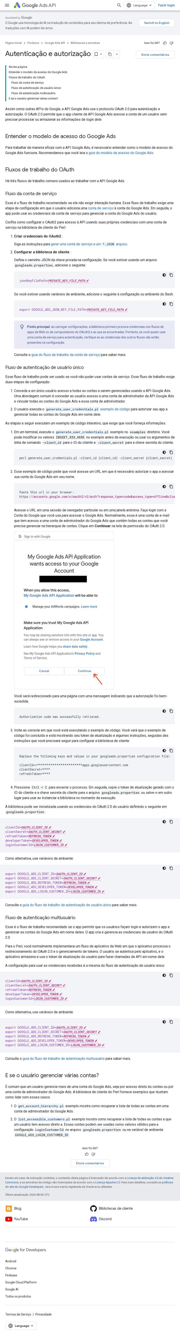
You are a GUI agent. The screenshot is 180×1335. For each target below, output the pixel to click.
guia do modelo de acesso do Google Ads (121, 153)
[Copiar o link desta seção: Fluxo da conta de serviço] (61, 194)
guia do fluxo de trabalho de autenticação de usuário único (67, 905)
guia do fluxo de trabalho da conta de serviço (65, 355)
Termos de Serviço (18, 1314)
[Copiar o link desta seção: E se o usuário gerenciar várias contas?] (103, 1075)
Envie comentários (155, 55)
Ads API (47, 5)
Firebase (11, 1275)
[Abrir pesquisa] (119, 5)
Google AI (11, 1289)
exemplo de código (88, 409)
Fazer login (166, 5)
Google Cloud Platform (21, 1282)
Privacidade (43, 1314)
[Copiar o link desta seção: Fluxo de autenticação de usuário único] (88, 367)
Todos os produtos (18, 1296)
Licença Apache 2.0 (107, 1182)
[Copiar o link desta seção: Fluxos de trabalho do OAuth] (78, 170)
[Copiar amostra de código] (171, 274)
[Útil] (165, 43)
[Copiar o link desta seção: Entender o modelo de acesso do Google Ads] (120, 136)
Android (10, 1261)
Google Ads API (55, 43)
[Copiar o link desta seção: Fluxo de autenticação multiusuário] (79, 918)
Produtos (33, 43)
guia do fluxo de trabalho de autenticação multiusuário (64, 1059)
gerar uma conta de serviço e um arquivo (89, 244)
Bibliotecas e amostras (85, 43)
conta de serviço (100, 208)
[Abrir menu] (7, 5)
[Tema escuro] (164, 274)
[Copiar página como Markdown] (110, 54)
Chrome (10, 1268)
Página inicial (13, 43)
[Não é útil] (171, 43)
